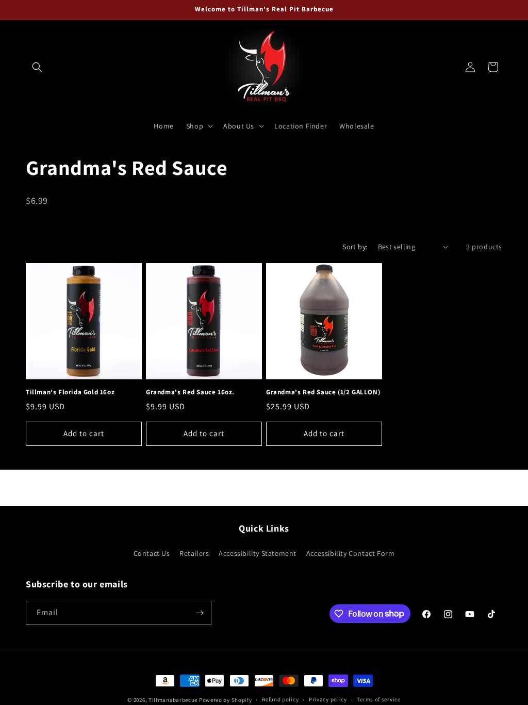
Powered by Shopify (225, 699)
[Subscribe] (199, 613)
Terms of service (378, 699)
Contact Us (152, 553)
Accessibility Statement (257, 553)
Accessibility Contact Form (350, 553)
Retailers (194, 553)
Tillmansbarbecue (172, 699)
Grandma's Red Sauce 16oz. (190, 392)
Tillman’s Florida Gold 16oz (70, 392)
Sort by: (354, 246)
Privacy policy (328, 699)
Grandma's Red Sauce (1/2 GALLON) (323, 392)
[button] (37, 67)
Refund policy (280, 699)
